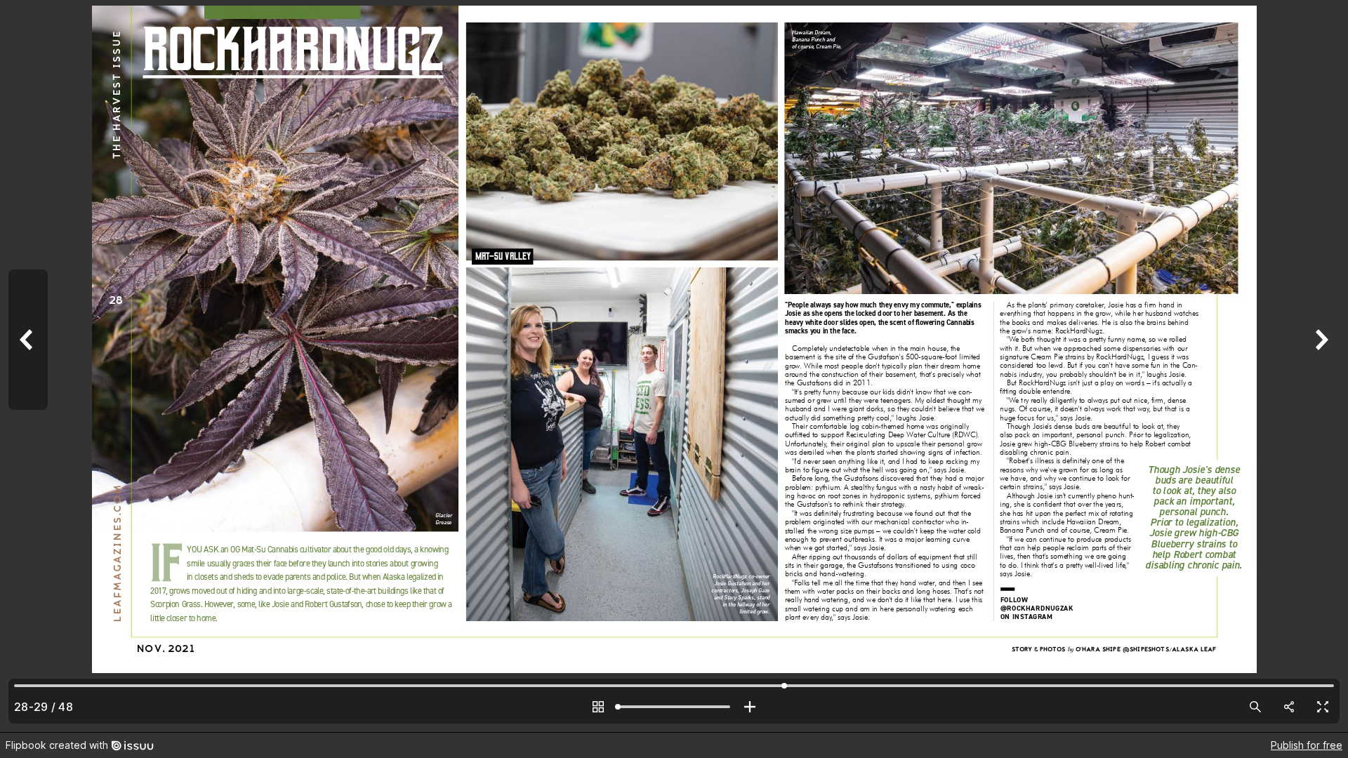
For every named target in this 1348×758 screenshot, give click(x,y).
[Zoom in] (750, 707)
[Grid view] (598, 707)
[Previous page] (28, 366)
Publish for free (1306, 745)
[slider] (674, 707)
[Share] (1289, 707)
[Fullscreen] (1323, 707)
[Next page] (1320, 366)
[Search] (1255, 707)
